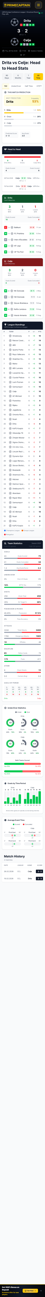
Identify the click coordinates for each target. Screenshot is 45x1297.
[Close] (41, 1291)
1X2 (5, 86)
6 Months (18, 76)
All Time (38, 76)
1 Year (28, 76)
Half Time (29, 86)
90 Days (7, 76)
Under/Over (16, 86)
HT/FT (39, 86)
